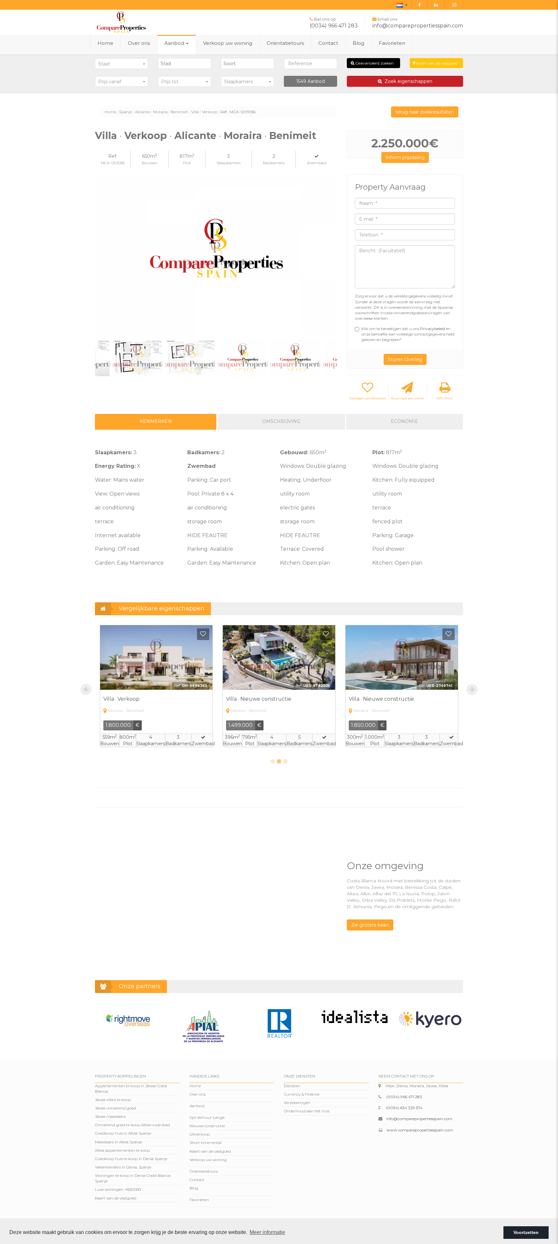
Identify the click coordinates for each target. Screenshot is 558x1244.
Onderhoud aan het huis (306, 1111)
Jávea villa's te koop (113, 1099)
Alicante (142, 111)
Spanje (125, 111)
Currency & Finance (301, 1094)
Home (105, 43)
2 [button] (279, 761)
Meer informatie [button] (267, 1232)
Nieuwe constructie (207, 1125)
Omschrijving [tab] (281, 421)
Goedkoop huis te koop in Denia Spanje (131, 1158)
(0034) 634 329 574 (404, 1107)
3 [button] (285, 761)
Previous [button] (102, 255)
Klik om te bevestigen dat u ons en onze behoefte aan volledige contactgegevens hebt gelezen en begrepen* (408, 334)
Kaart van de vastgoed (436, 63)
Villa (195, 111)
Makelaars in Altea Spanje (118, 1141)
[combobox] (184, 63)
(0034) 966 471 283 (334, 26)
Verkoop (209, 111)
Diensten (292, 1085)
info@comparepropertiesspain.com (417, 26)
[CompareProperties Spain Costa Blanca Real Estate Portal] (121, 22)
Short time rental (206, 1142)
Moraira (160, 111)
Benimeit (179, 111)
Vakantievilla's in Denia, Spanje (123, 1167)
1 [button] (272, 761)
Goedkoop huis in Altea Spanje (123, 1133)
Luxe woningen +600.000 (118, 1189)
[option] (216, 255)
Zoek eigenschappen (407, 81)
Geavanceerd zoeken (374, 63)
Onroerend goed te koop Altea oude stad (132, 1124)
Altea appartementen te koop (122, 1150)
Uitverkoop (200, 1134)
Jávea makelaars (110, 1116)
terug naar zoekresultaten (424, 112)
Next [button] (330, 255)
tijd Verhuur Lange (207, 1117)
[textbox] (186, 63)
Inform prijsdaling (405, 157)
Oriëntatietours (285, 43)
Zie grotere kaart (370, 925)
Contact (328, 43)
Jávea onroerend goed (115, 1108)
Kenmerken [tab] (156, 421)
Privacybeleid (433, 328)
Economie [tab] (404, 421)
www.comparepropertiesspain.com (420, 1130)
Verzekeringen (297, 1102)
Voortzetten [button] (526, 1232)
